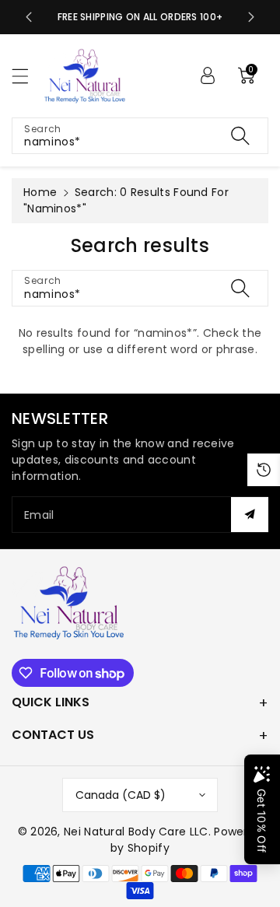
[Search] (240, 135)
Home (40, 192)
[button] (27, 76)
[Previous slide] (29, 17)
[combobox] (140, 135)
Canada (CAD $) (120, 795)
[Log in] (208, 75)
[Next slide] (251, 17)
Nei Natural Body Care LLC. (137, 831)
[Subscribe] (249, 514)
